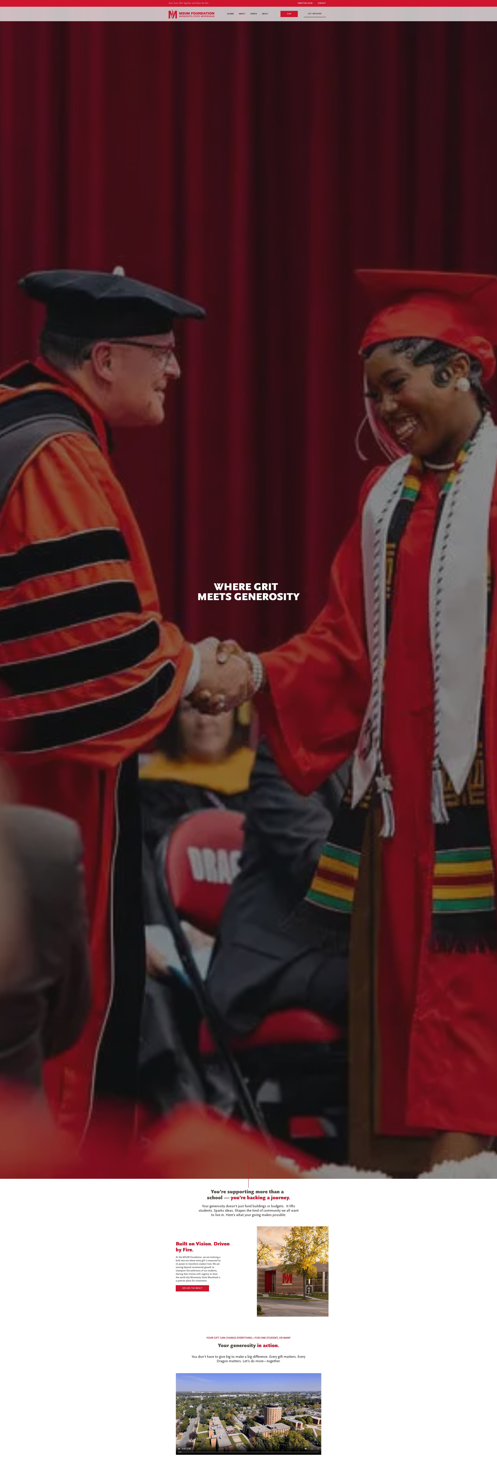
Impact (242, 14)
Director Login (305, 3)
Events (254, 14)
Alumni (230, 14)
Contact (322, 3)
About (265, 14)
